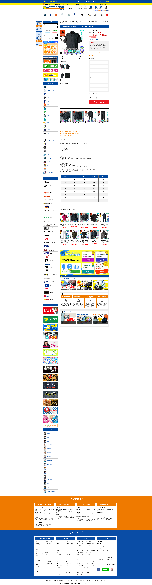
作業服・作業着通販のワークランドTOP (67, 21)
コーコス (58, 552)
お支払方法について (111, 557)
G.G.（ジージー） (60, 565)
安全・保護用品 (48, 561)
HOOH (67, 548)
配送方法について (110, 559)
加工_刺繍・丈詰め (48, 563)
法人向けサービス (94, 4)
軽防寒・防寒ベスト (90, 565)
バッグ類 (47, 556)
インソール (47, 545)
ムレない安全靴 (89, 548)
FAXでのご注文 (101, 559)
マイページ (89, 1)
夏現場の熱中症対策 (90, 561)
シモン (67, 567)
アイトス (67, 545)
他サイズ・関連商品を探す (95, 52)
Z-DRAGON (59, 545)
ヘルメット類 (47, 550)
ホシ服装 (58, 567)
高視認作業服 (79, 556)
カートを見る (106, 1)
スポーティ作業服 (80, 554)
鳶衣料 (37, 549)
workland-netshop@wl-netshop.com (105, 546)
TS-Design (58, 550)
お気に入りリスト (98, 1)
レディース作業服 (80, 565)
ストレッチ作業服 (80, 550)
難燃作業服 (79, 548)
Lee (66, 552)
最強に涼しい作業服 (90, 556)
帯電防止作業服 (80, 552)
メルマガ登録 (80, 6)
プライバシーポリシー (95, 580)
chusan (67, 556)
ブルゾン (100, 21)
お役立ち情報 (79, 8)
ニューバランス (69, 563)
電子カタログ (77, 4)
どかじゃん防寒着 (90, 567)
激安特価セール (89, 552)
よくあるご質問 (110, 561)
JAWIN (58, 543)
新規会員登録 (72, 6)
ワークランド (68, 572)
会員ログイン (82, 1)
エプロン (37, 562)
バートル (58, 548)
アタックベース (59, 574)
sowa (57, 561)
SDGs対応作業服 (80, 545)
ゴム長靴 (37, 566)
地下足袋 (37, 568)
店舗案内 (72, 580)
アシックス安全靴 (69, 559)
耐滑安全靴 (89, 541)
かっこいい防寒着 (90, 563)
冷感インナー (89, 559)
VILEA (67, 550)
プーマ (67, 565)
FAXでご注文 (85, 4)
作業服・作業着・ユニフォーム (81, 21)
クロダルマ (59, 559)
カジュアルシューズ (49, 541)
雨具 (37, 551)
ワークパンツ (79, 561)
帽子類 (46, 552)
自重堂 (58, 541)
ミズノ (67, 561)
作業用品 (47, 559)
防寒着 (37, 555)
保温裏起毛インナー (90, 572)
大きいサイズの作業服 (81, 567)
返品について (100, 561)
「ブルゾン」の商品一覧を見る (67, 135)
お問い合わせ (72, 8)
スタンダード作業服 (80, 541)
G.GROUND (59, 563)
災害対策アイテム (90, 554)
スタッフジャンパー (39, 553)
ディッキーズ (59, 556)
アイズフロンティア (69, 554)
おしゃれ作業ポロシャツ (81, 559)
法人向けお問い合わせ (104, 4)
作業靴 (37, 571)
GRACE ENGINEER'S (70, 543)
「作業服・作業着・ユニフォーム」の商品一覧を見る (71, 131)
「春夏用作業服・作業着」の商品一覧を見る (70, 133)
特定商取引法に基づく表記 (80, 580)
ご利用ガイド (109, 554)
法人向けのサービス (102, 557)
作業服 (37, 541)
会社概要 (88, 580)
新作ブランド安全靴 (80, 572)
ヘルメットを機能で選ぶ (91, 550)
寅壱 (57, 572)
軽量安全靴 (89, 545)
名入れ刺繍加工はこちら (95, 55)
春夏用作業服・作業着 (93, 21)
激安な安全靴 (79, 574)
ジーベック (68, 541)
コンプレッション (39, 560)
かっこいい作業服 (80, 543)
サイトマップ (103, 580)
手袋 (46, 548)
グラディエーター (60, 554)
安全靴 (37, 564)
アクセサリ (47, 554)
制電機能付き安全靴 (90, 543)
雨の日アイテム (80, 563)
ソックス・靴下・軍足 (49, 543)
